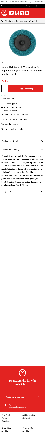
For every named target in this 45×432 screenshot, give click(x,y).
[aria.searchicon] (2, 20)
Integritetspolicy (21, 407)
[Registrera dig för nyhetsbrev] (38, 397)
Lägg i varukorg (26, 89)
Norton (4, 62)
